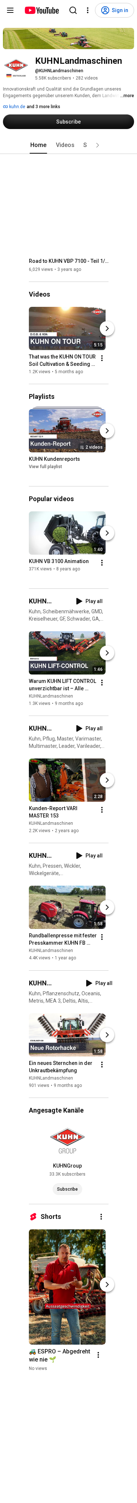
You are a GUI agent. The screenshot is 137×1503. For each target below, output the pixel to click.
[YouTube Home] (41, 10)
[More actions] (102, 358)
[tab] (38, 145)
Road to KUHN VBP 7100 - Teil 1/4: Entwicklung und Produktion (69, 261)
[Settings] (87, 10)
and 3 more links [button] (43, 106)
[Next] (107, 328)
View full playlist (45, 466)
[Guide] (10, 10)
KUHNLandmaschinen (51, 696)
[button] (97, 145)
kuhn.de (16, 106)
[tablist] (69, 145)
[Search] (73, 10)
